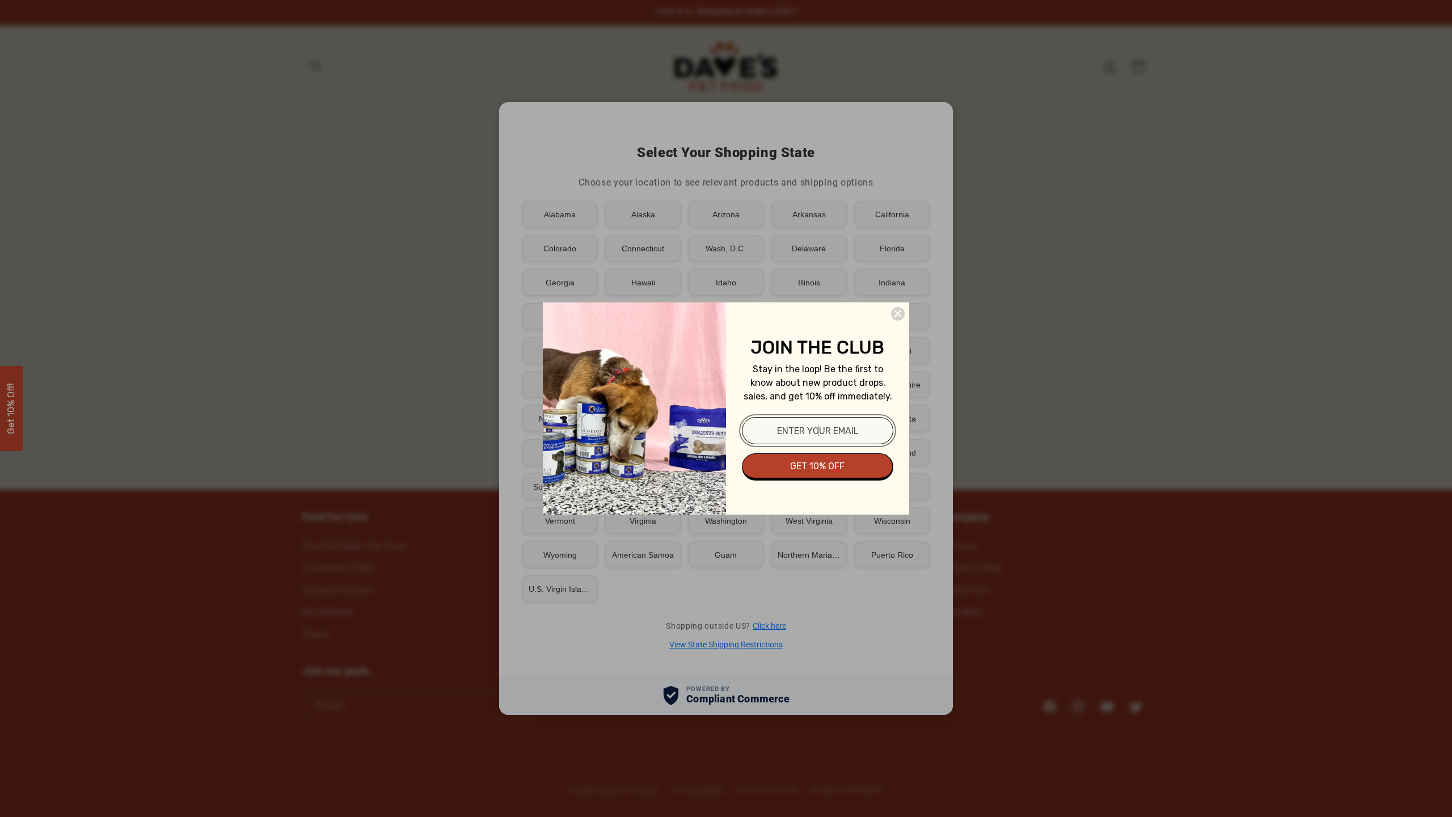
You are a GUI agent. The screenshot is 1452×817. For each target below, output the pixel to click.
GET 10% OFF (817, 466)
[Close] (898, 314)
